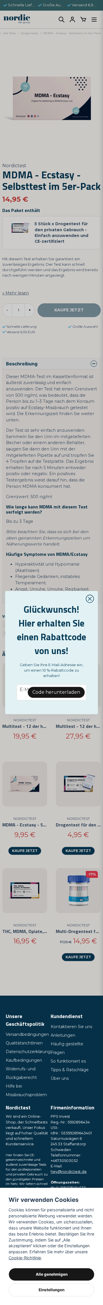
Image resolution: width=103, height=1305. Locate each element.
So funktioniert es (68, 1061)
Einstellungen (51, 1289)
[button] (90, 599)
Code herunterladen (56, 692)
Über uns (60, 1078)
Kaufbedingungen (24, 1060)
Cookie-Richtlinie (25, 1257)
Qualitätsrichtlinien (24, 1043)
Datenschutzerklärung (28, 1051)
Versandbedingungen (27, 1034)
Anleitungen (63, 1035)
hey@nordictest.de (69, 1171)
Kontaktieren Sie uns (71, 1026)
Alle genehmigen (52, 1274)
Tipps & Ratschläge (70, 1069)
